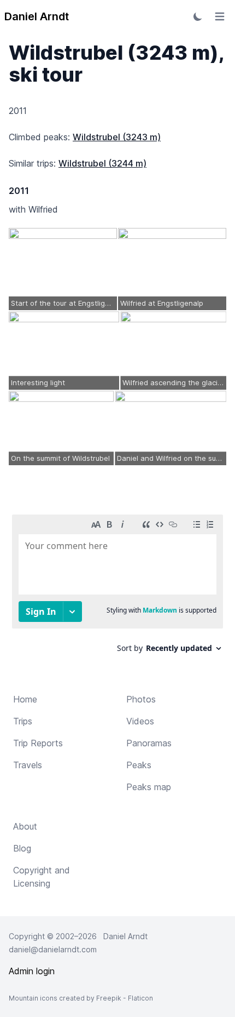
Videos (140, 721)
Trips (22, 721)
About (25, 826)
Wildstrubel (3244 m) (102, 163)
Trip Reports (38, 743)
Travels (27, 764)
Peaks (138, 764)
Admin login (32, 970)
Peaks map (148, 786)
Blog (22, 848)
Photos (141, 699)
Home (25, 699)
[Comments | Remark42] (117, 587)
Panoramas (149, 743)
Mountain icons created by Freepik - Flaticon (81, 998)
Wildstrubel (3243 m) (117, 137)
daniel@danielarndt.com (53, 949)
